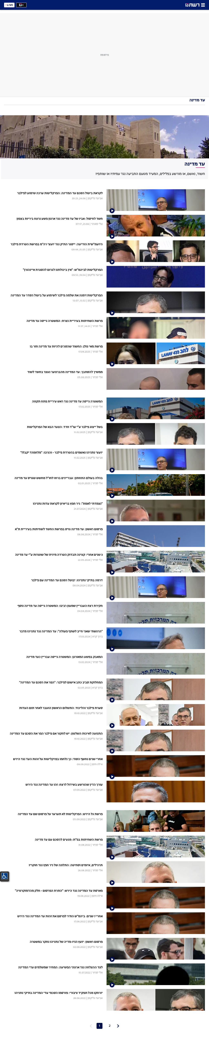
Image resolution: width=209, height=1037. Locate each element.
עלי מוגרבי (97, 224)
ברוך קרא (97, 636)
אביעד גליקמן (95, 198)
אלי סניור (97, 326)
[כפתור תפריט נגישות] (4, 876)
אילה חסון (97, 764)
